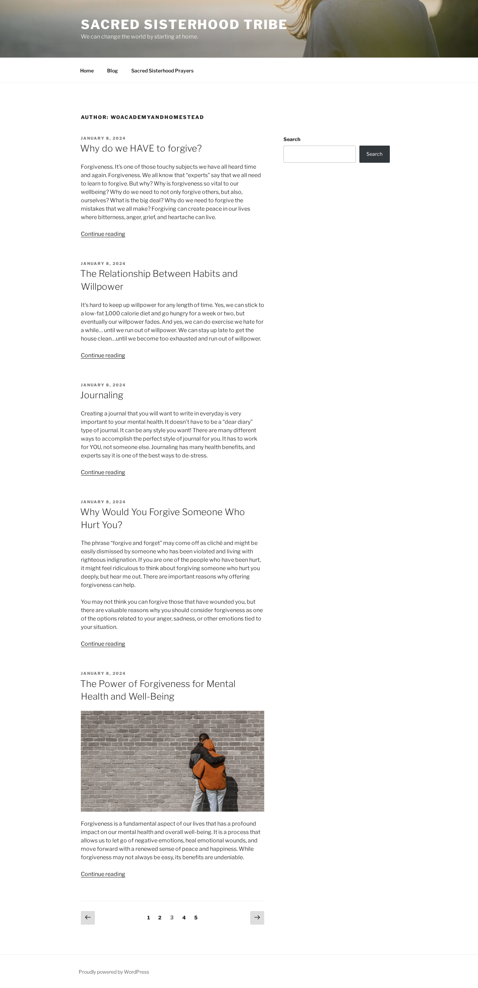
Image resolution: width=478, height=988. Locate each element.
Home (87, 70)
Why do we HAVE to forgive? (141, 148)
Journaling (101, 395)
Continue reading (103, 234)
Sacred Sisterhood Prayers (162, 70)
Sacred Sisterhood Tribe (184, 24)
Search (291, 139)
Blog (112, 70)
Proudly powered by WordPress (114, 972)
